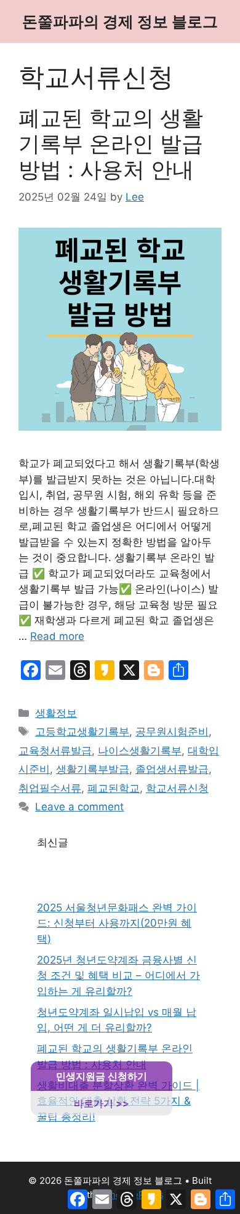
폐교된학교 (113, 788)
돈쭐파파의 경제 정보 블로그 (120, 21)
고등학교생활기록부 (82, 731)
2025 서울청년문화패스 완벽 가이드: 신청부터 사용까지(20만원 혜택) (117, 923)
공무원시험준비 (172, 731)
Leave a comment (79, 807)
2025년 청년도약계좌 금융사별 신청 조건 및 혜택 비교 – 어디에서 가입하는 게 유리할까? (118, 975)
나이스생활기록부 (140, 751)
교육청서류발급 (55, 751)
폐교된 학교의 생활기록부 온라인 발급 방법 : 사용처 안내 (110, 143)
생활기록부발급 (92, 769)
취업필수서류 (49, 788)
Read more (57, 636)
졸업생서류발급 (172, 769)
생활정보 (56, 713)
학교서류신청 (177, 788)
